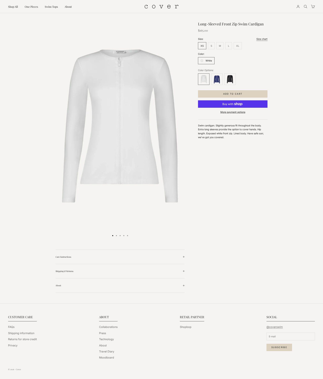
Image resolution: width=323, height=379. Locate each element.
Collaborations (108, 327)
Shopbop (185, 327)
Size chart (261, 38)
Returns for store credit (22, 339)
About (68, 6)
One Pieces (31, 6)
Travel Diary (106, 351)
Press (102, 333)
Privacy (12, 345)
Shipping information (21, 333)
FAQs (11, 327)
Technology (106, 339)
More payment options (232, 112)
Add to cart (232, 94)
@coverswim (274, 327)
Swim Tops (51, 6)
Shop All (13, 6)
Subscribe (279, 347)
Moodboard (106, 357)
